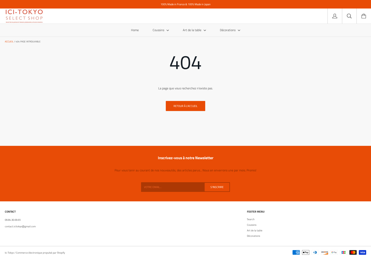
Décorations (228, 30)
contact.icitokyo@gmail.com (20, 226)
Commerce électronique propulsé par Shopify (40, 253)
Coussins (159, 30)
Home (135, 30)
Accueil (9, 41)
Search (250, 219)
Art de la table (192, 30)
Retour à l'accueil (185, 106)
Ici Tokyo (9, 253)
